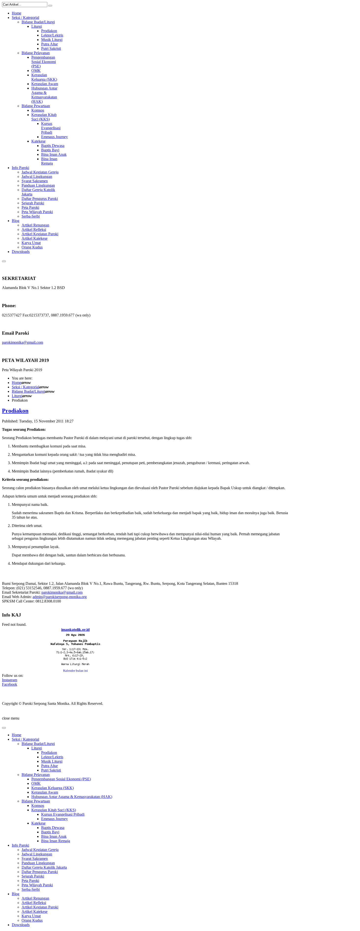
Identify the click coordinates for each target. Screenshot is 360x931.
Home (16, 382)
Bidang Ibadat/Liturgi (28, 391)
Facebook (9, 684)
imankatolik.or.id (75, 630)
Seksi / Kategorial (25, 387)
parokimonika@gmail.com (22, 342)
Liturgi (17, 396)
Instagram (9, 680)
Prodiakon (15, 410)
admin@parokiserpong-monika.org (60, 597)
